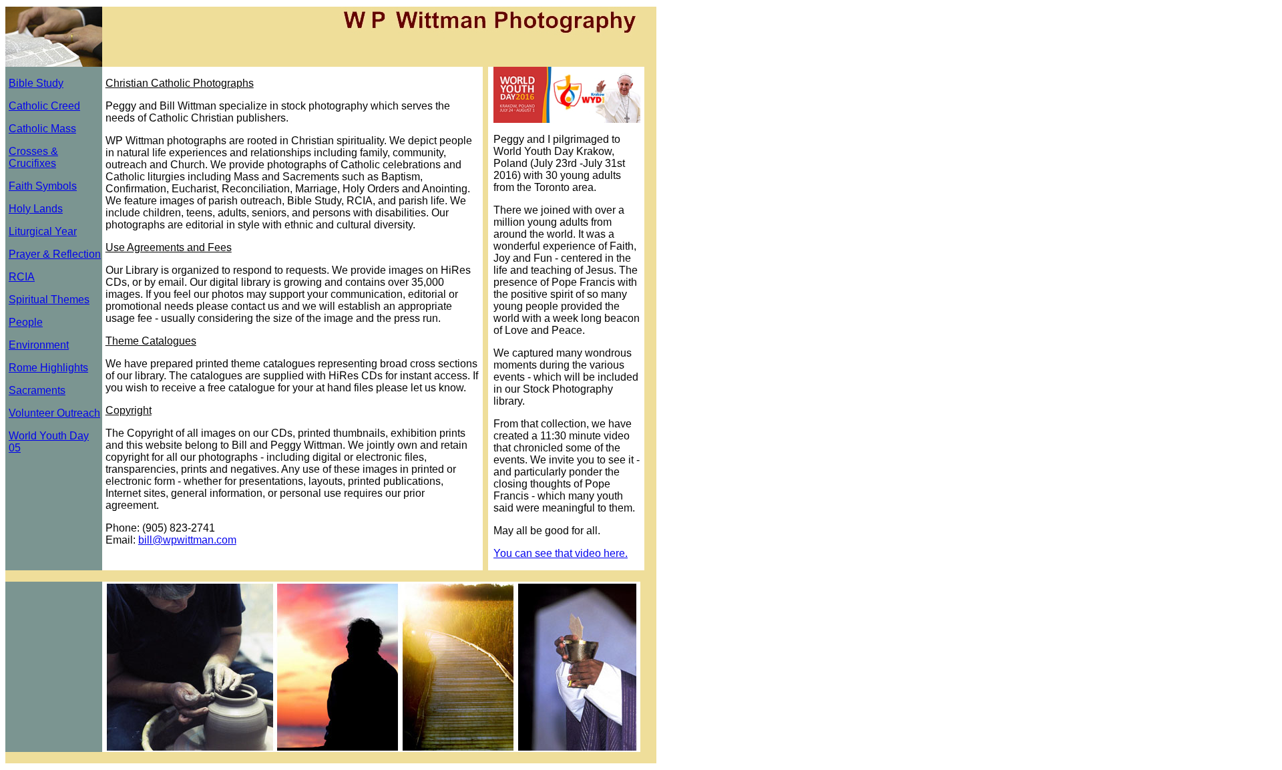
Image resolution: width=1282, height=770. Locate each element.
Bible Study (36, 83)
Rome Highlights (48, 367)
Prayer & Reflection (55, 254)
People (26, 322)
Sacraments (37, 390)
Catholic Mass (42, 128)
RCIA (22, 276)
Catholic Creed (44, 106)
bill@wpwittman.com (187, 540)
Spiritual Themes (49, 299)
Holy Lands (36, 208)
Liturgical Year (43, 231)
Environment (39, 345)
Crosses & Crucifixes (33, 157)
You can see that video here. (560, 553)
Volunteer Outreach (54, 413)
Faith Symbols (43, 186)
